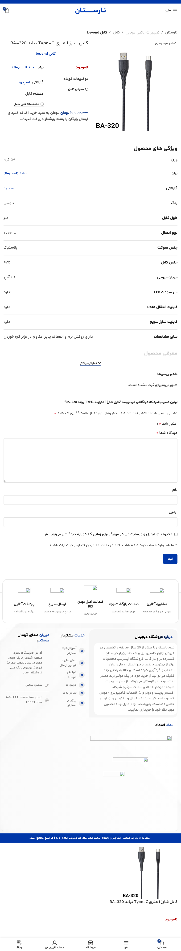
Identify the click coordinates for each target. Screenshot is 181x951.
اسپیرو (24, 82)
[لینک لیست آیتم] (72, 651)
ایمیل (173, 512)
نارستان (170, 33)
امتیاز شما (168, 424)
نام (174, 490)
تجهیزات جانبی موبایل (142, 33)
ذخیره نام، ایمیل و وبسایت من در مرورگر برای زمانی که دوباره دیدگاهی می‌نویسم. (108, 534)
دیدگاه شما (166, 433)
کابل (116, 33)
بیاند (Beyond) (23, 67)
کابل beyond (97, 33)
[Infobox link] (156, 601)
